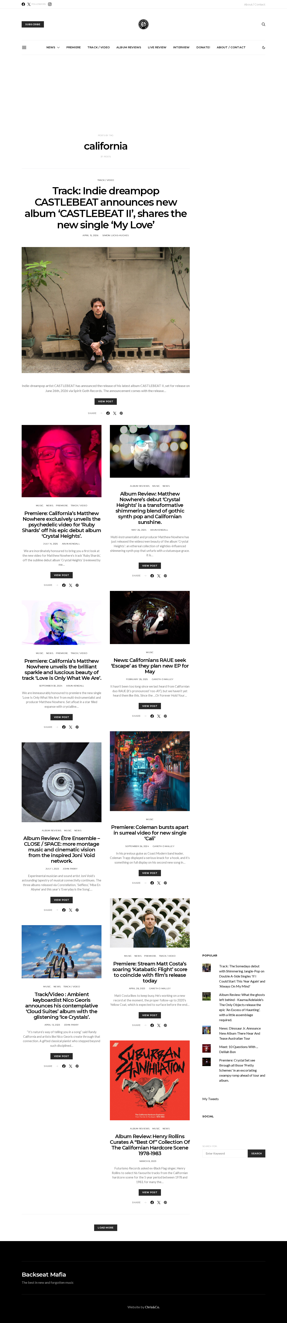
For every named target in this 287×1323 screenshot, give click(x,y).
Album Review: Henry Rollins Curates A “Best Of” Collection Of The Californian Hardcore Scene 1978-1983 (150, 1144)
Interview (181, 47)
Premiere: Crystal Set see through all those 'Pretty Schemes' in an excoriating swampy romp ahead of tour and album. (242, 1070)
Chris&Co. (152, 1307)
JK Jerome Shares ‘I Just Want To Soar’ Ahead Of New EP (240, 100)
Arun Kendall (71, 543)
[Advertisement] (143, 94)
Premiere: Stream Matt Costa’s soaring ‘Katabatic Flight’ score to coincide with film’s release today (149, 972)
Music (39, 505)
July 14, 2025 (50, 543)
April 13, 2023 (52, 1024)
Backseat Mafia (44, 1274)
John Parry (70, 868)
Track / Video (98, 47)
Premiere (73, 47)
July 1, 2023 (52, 868)
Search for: (209, 1146)
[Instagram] (49, 4)
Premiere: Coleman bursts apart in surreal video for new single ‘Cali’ (149, 833)
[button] (263, 47)
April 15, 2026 (90, 235)
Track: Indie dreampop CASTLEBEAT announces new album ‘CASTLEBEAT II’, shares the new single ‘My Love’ (106, 208)
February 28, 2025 (137, 679)
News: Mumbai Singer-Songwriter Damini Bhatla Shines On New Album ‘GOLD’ (192, 102)
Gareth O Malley (163, 679)
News (50, 47)
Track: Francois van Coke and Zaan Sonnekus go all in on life (145, 100)
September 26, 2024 (137, 846)
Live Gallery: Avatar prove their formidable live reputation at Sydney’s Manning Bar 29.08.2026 (50, 102)
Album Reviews (128, 47)
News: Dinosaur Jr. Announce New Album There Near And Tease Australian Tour (240, 1033)
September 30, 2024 (50, 685)
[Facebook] (23, 4)
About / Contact (254, 4)
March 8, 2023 (148, 1161)
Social (208, 1116)
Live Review (157, 47)
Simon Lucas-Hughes (115, 235)
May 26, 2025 (139, 530)
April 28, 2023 (137, 988)
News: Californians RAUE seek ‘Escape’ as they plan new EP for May (150, 666)
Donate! (203, 47)
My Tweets (210, 1099)
